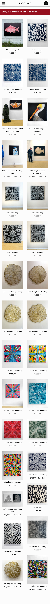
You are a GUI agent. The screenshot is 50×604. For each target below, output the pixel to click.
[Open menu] (4, 3)
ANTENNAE (25, 3)
